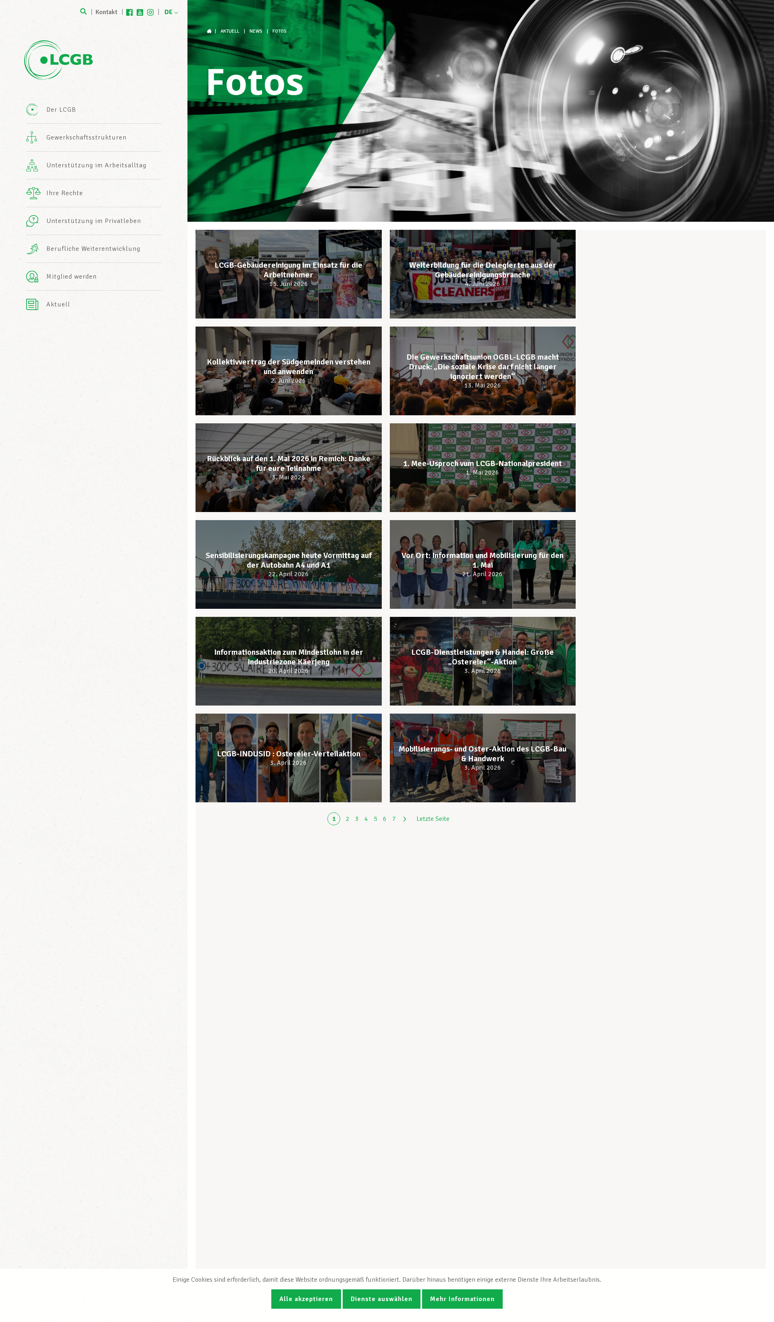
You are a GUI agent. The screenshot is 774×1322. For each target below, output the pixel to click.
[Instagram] (150, 12)
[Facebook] (129, 12)
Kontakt (106, 12)
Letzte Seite (432, 819)
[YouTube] (140, 12)
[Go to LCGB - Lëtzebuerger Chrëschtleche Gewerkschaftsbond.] (210, 31)
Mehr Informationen (462, 1299)
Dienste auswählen (381, 1299)
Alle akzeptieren (306, 1299)
